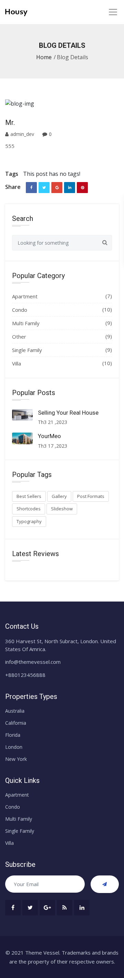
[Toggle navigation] (113, 12)
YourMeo (49, 436)
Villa (16, 363)
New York (16, 759)
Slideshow (62, 509)
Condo (19, 309)
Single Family (27, 350)
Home (44, 57)
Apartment (25, 296)
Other (19, 336)
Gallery (59, 496)
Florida (12, 735)
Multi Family (26, 323)
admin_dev (22, 134)
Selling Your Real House (68, 412)
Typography (29, 521)
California (15, 723)
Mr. (10, 122)
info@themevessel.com (33, 661)
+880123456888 (25, 674)
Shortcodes (29, 509)
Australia (14, 711)
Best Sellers (29, 496)
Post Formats (90, 496)
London (13, 747)
